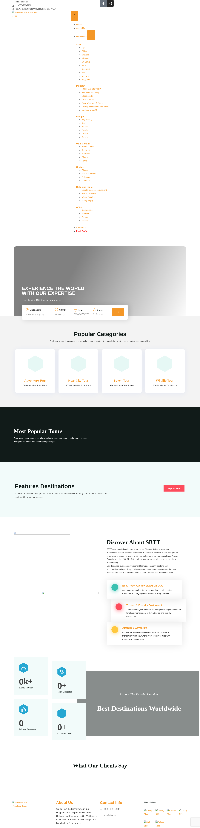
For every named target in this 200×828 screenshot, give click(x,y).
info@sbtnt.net (22, 2)
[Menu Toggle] (74, 16)
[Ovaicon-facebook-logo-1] (103, 3)
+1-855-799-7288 (23, 5)
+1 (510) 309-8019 (112, 809)
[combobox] (39, 314)
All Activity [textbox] (60, 314)
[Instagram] (110, 3)
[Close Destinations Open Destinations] (91, 35)
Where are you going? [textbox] (35, 314)
